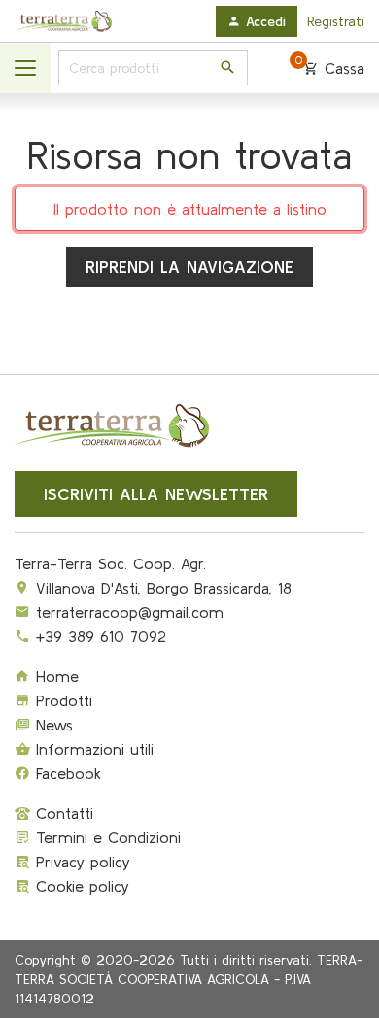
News (51, 724)
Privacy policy (80, 861)
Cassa (329, 67)
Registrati (335, 21)
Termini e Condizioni (105, 837)
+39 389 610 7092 (101, 636)
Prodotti (61, 700)
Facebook (65, 773)
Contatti (61, 813)
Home (54, 676)
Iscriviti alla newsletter (156, 494)
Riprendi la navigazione (189, 266)
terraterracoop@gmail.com (130, 612)
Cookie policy (79, 886)
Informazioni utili (92, 749)
